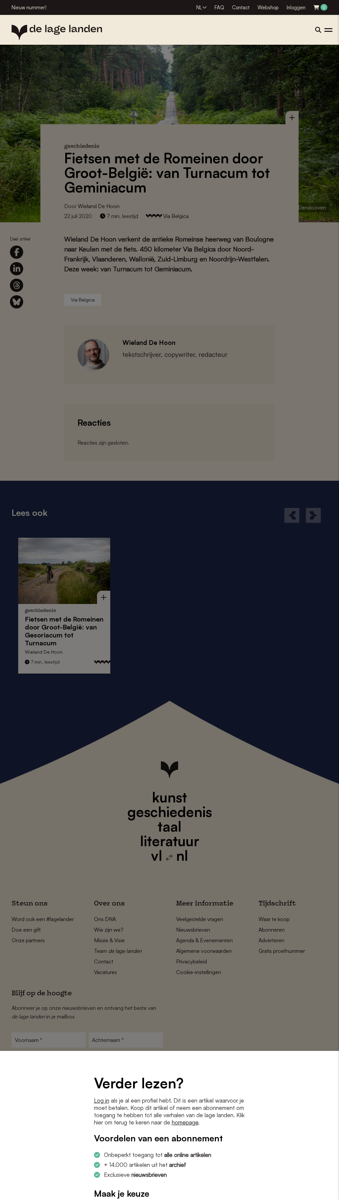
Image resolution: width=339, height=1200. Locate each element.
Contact (241, 7)
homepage (185, 1122)
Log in (101, 1100)
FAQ (219, 7)
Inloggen (296, 7)
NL (199, 7)
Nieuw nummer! (29, 7)
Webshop (268, 7)
